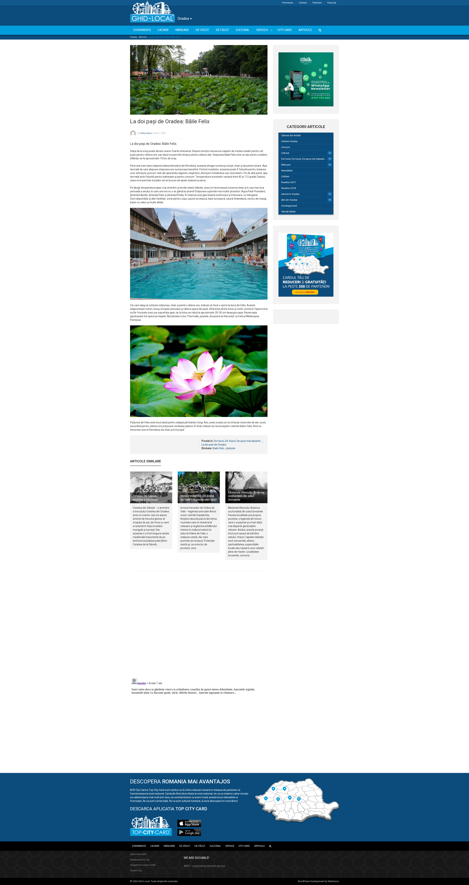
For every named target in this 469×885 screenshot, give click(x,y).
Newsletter (287, 170)
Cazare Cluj (136, 870)
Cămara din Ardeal (291, 135)
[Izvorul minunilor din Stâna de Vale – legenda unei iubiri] (199, 487)
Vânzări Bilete (288, 211)
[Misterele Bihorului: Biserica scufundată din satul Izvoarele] (246, 487)
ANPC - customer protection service (204, 865)
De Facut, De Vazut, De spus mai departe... (238, 440)
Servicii (229, 846)
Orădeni (285, 176)
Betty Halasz (146, 133)
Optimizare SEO (138, 854)
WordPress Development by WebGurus (318, 881)
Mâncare (285, 164)
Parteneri (317, 2)
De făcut (200, 846)
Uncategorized (289, 205)
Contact (303, 2)
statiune (230, 448)
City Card (244, 846)
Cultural (285, 153)
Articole (143, 37)
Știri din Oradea (289, 199)
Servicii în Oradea (290, 194)
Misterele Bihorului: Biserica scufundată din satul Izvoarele (246, 496)
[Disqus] (198, 624)
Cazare (154, 846)
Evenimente (139, 846)
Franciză (331, 2)
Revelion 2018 (288, 188)
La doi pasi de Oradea (214, 444)
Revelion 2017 (288, 182)
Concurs (285, 147)
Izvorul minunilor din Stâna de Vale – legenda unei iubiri (198, 497)
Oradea (184, 18)
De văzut (184, 846)
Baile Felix (218, 448)
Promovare (287, 2)
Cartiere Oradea (289, 141)
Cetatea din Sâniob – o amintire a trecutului (147, 497)
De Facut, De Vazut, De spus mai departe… (303, 158)
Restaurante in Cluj (139, 859)
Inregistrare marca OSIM (142, 865)
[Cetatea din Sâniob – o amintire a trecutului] (151, 487)
